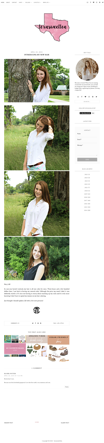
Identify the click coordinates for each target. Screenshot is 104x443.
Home (2, 2)
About (8, 2)
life (58, 323)
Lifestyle (37, 2)
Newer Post (8, 423)
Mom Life (46, 2)
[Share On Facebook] (35, 323)
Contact (14, 2)
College (27, 2)
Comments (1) (15, 323)
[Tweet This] (33, 323)
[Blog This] (41, 323)
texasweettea (58, 441)
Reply (66, 387)
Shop (20, 2)
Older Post (65, 423)
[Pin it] (38, 323)
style (62, 323)
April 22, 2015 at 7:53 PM (13, 375)
